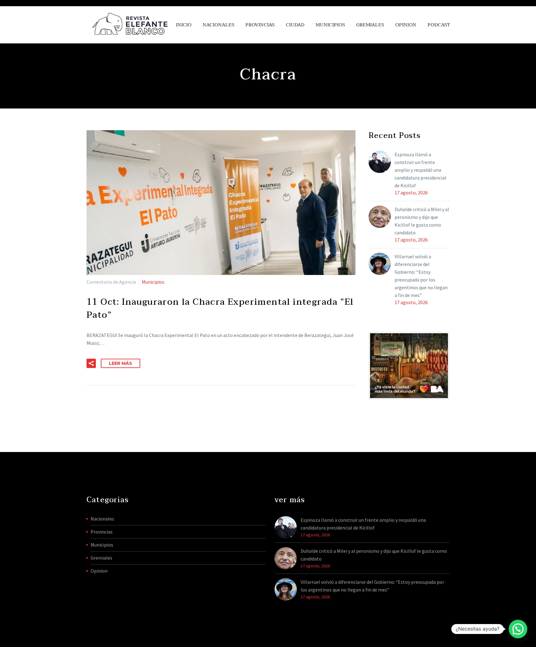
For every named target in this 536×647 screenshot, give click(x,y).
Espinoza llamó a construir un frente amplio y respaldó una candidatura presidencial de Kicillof (420, 169)
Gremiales (370, 25)
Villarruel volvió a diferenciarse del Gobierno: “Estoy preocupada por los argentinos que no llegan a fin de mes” (421, 275)
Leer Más (120, 363)
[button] (91, 363)
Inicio (183, 25)
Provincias (260, 25)
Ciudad (295, 25)
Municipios (330, 25)
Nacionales (218, 25)
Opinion (99, 571)
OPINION (405, 25)
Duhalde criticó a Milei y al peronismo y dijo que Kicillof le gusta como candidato (422, 221)
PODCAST (438, 25)
